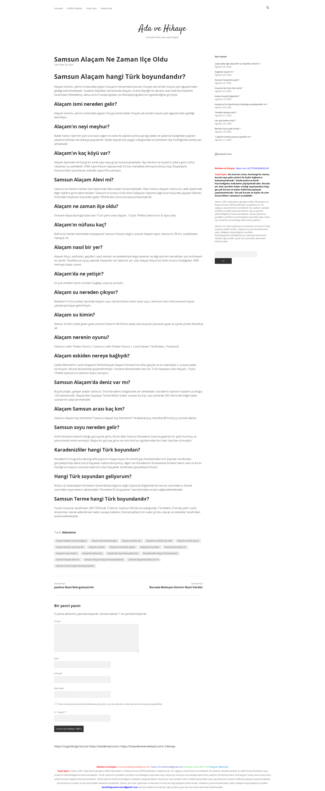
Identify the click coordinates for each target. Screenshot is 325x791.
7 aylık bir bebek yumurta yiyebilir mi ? (233, 136)
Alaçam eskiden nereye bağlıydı (71, 540)
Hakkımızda (106, 8)
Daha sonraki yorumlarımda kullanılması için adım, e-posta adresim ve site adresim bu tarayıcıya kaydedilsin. (110, 704)
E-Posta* (58, 673)
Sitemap (170, 746)
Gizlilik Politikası (74, 8)
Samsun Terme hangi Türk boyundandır (75, 565)
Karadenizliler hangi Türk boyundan (160, 553)
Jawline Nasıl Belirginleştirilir (74, 587)
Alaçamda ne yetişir (149, 547)
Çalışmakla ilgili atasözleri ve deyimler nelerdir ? (238, 63)
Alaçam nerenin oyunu (188, 540)
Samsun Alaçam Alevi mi (67, 559)
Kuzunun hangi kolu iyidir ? (227, 80)
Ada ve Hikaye (162, 29)
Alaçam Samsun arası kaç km (70, 547)
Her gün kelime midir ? (225, 120)
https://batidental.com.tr (104, 746)
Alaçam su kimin (96, 547)
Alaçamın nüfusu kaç (92, 553)
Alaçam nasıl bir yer (131, 540)
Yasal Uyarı (91, 8)
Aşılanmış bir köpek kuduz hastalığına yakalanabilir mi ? (241, 104)
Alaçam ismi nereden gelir (104, 540)
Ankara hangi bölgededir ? (227, 96)
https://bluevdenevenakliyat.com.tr (142, 746)
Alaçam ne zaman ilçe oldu (159, 540)
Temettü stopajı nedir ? (226, 112)
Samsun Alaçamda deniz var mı (143, 559)
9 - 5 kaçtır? (60, 712)
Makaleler (69, 532)
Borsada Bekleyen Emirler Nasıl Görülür (176, 587)
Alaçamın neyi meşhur (66, 553)
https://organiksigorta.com (71, 746)
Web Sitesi (59, 688)
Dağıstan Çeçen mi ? (224, 71)
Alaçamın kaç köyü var (175, 547)
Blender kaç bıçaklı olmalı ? (228, 128)
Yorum (57, 621)
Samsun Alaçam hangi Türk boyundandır (104, 559)
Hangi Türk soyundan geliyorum (122, 553)
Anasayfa (58, 8)
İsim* (56, 658)
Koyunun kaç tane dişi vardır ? (229, 88)
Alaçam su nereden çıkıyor (122, 547)
